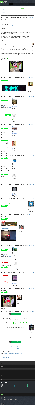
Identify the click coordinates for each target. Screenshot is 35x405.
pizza (15, 353)
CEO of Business (31, 324)
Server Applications (3, 12)
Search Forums (3, 367)
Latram (17, 353)
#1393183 (31, 245)
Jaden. (13, 186)
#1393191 (31, 288)
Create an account (16, 9)
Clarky (28, 80)
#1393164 (31, 184)
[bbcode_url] (6, 163)
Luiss (25, 353)
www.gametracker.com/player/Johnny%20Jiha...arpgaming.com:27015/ (9, 25)
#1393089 (31, 155)
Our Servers (15, 4)
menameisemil (13, 274)
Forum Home (2, 363)
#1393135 (31, 170)
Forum (11, 4)
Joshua (5, 353)
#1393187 (31, 272)
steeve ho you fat (14, 126)
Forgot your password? (4, 9)
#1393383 (31, 311)
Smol (12, 172)
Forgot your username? (10, 9)
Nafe (8, 353)
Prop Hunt (2, 376)
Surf (1, 375)
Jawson (23, 353)
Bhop (1, 374)
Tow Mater (10, 107)
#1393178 (31, 198)
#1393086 (31, 124)
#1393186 (31, 259)
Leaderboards (20, 4)
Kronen (13, 98)
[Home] (3, 1)
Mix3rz (6, 353)
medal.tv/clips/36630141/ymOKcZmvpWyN (5, 228)
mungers (13, 247)
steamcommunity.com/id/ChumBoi (8, 307)
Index (1, 365)
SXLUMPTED (20, 353)
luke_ (18, 353)
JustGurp (20, 224)
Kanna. (11, 353)
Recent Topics (2, 366)
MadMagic (13, 353)
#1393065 (31, 77)
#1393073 (31, 96)
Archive (2, 13)
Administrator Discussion (4, 11)
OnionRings (29, 200)
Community (25, 4)
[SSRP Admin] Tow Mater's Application (5, 357)
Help (29, 4)
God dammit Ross (14, 140)
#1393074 (31, 110)
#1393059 (31, 17)
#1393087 (31, 137)
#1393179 (31, 214)
